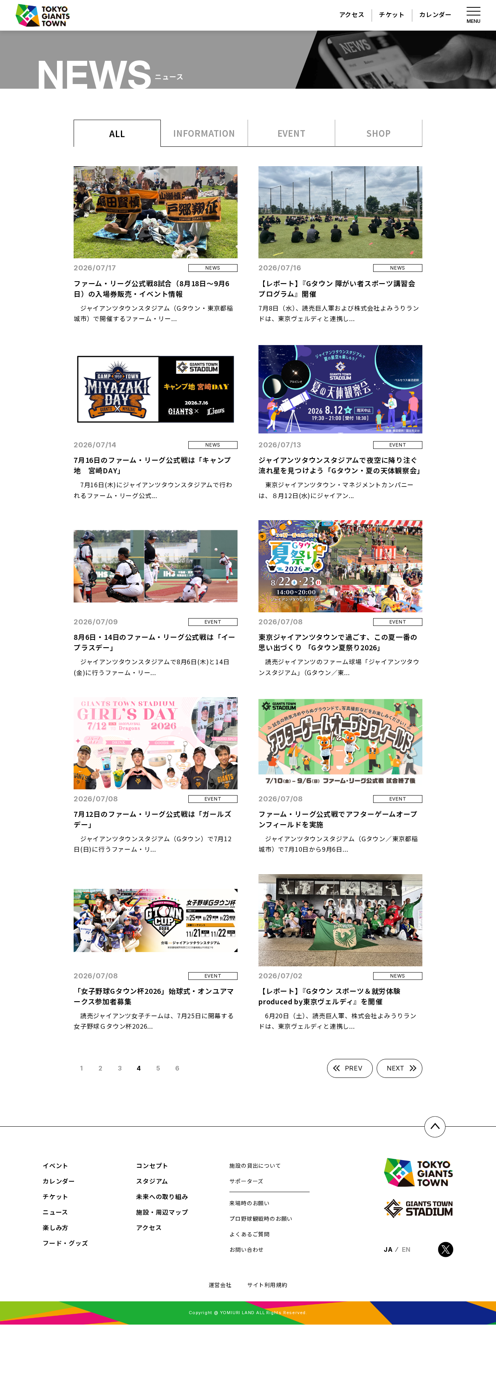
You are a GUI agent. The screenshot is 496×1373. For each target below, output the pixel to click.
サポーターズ (246, 1181)
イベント (56, 1165)
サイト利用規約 (267, 1285)
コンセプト (152, 1165)
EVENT (291, 133)
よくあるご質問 (249, 1234)
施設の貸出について (255, 1165)
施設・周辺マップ (162, 1212)
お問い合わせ (246, 1249)
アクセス (352, 14)
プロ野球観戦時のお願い (261, 1218)
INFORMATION (204, 133)
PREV (354, 1068)
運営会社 (220, 1285)
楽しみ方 (56, 1227)
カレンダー (435, 14)
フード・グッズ (65, 1243)
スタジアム (152, 1181)
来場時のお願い (249, 1203)
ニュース (55, 1212)
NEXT (396, 1068)
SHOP (378, 133)
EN (406, 1249)
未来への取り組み (162, 1196)
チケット (392, 14)
